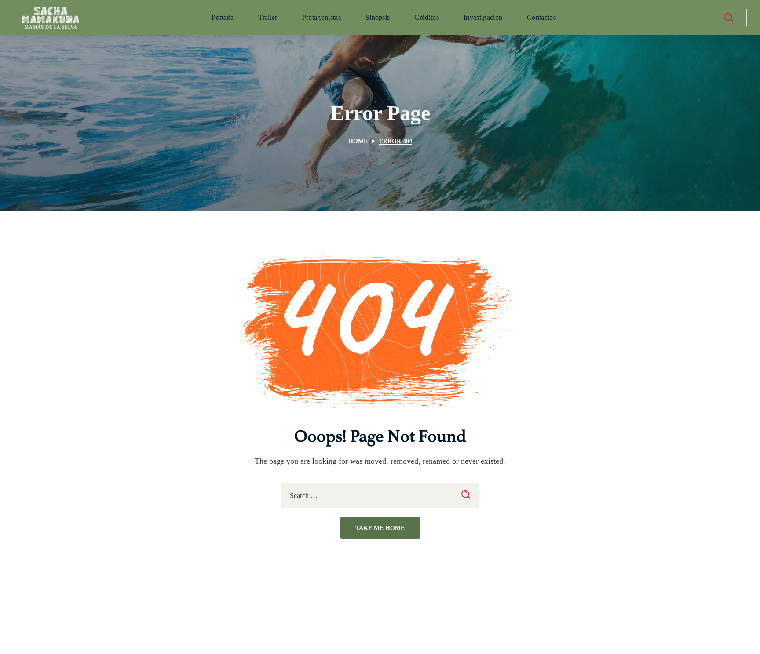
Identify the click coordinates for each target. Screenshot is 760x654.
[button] (728, 17)
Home (358, 141)
